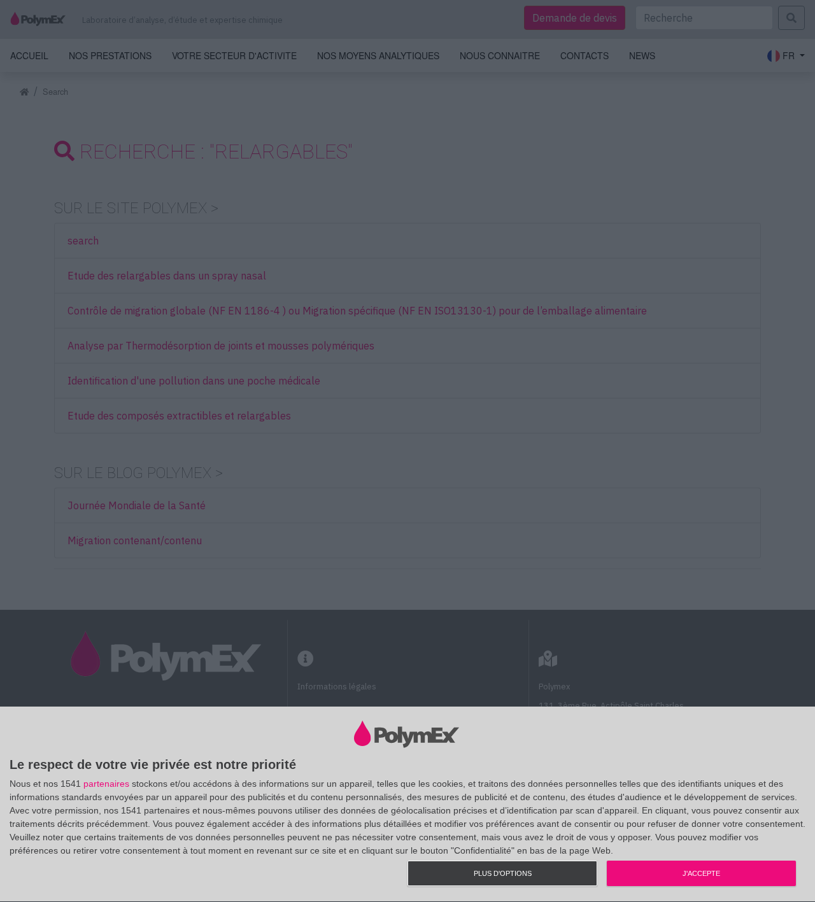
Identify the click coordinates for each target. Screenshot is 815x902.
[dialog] (407, 804)
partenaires (106, 783)
